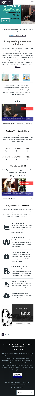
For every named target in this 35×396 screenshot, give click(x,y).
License (6, 344)
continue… (17, 67)
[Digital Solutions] (20, 350)
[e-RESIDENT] (18, 350)
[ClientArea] (12, 350)
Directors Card (13, 344)
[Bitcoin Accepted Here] (14, 350)
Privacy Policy (23, 344)
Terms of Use (20, 346)
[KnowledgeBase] (22, 350)
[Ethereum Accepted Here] (16, 350)
